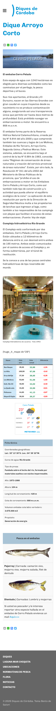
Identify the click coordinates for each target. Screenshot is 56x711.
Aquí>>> (14, 616)
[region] (28, 58)
